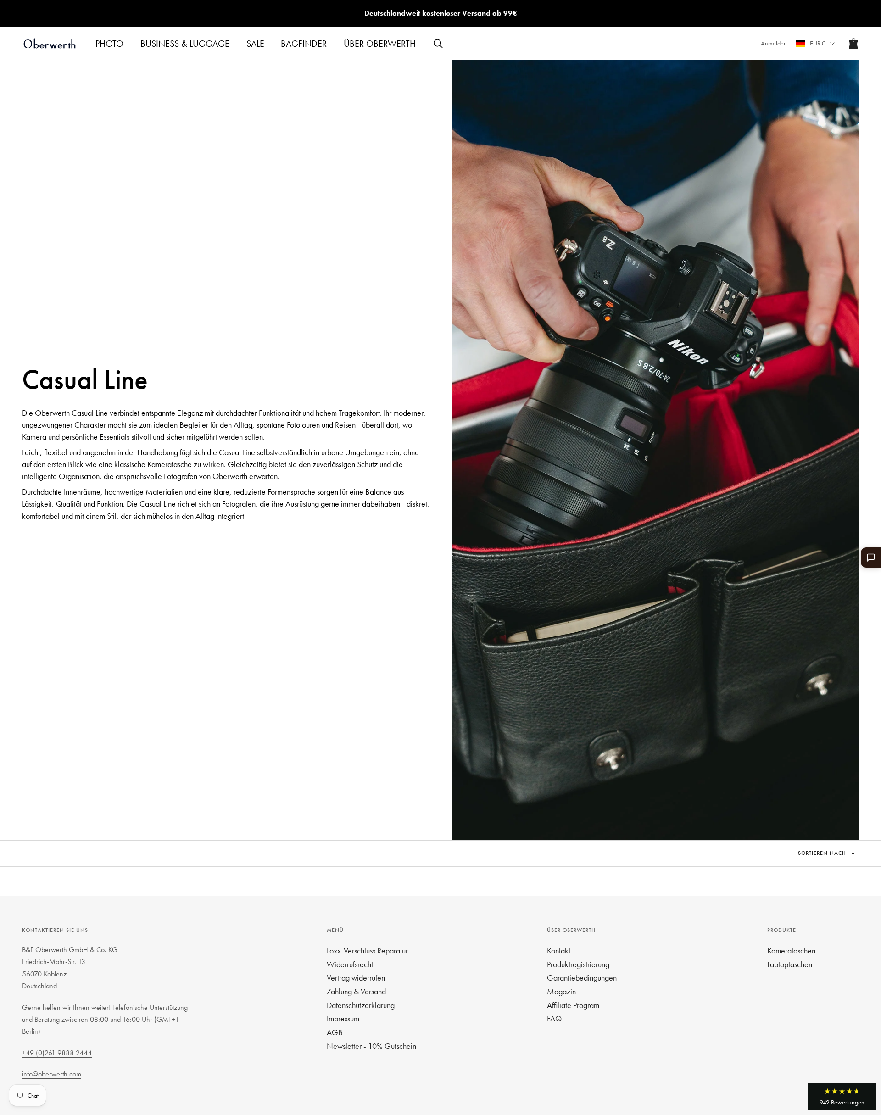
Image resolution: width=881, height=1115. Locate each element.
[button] (842, 1096)
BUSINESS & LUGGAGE (184, 44)
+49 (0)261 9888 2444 (57, 1053)
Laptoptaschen (789, 964)
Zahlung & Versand (356, 991)
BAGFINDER (304, 44)
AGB (335, 1032)
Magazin (561, 991)
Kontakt (558, 950)
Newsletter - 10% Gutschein (371, 1046)
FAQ (554, 1018)
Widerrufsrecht (350, 964)
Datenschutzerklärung (361, 1005)
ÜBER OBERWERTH (380, 44)
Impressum (343, 1018)
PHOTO (109, 44)
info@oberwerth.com (51, 1074)
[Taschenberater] (871, 557)
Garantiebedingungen (582, 977)
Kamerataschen (791, 950)
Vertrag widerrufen (356, 977)
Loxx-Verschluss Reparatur (367, 950)
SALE (255, 44)
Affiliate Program (573, 1005)
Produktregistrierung (578, 964)
